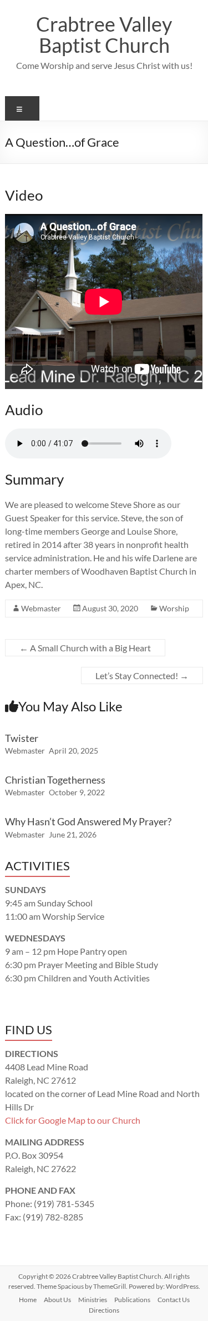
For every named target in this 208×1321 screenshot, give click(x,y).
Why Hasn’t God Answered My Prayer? (88, 821)
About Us (57, 1299)
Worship (174, 608)
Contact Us (174, 1299)
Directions (104, 1310)
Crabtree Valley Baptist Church (104, 34)
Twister (21, 738)
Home (28, 1299)
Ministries (92, 1299)
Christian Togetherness (55, 780)
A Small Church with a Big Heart (85, 647)
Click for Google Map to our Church (72, 1120)
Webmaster (41, 608)
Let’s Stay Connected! (142, 675)
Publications (132, 1299)
